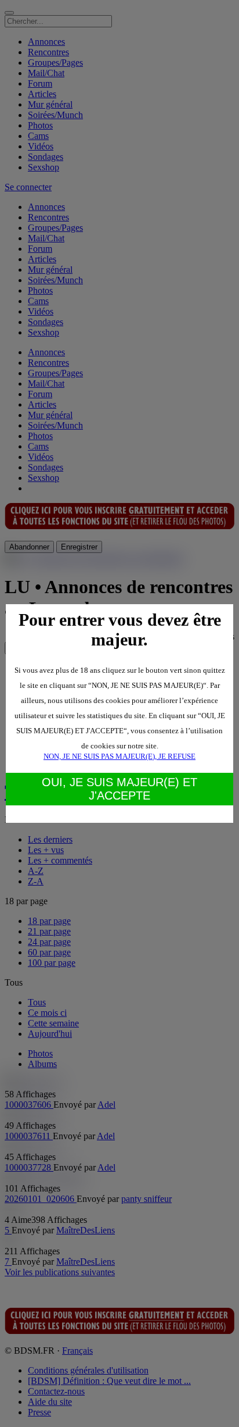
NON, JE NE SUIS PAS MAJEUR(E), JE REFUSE (119, 756)
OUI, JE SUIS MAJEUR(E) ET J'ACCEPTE (119, 789)
